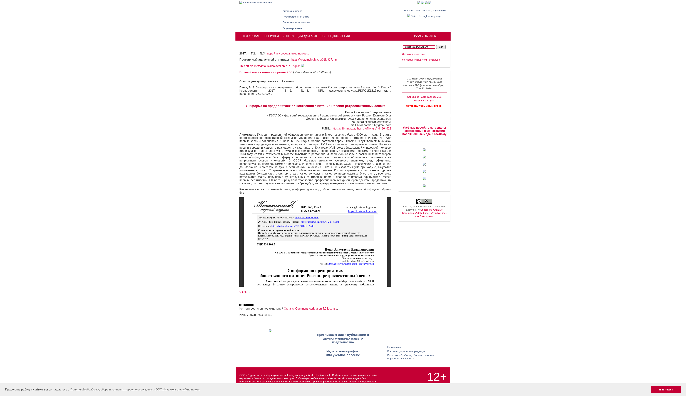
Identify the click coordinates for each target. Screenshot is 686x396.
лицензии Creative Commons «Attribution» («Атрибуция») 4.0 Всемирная (424, 213)
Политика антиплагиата (296, 22)
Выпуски (271, 36)
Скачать (244, 291)
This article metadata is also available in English (270, 66)
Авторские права (292, 10)
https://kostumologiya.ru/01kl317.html (314, 59)
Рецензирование (292, 28)
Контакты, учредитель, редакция (421, 59)
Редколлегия (339, 36)
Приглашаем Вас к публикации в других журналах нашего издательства (343, 338)
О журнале (252, 36)
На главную (394, 347)
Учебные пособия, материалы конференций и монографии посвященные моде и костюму (424, 131)
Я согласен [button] (666, 389)
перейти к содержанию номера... (288, 53)
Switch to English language (425, 16)
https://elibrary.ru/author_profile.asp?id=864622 (361, 128)
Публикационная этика (296, 16)
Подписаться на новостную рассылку (424, 10)
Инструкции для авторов (304, 36)
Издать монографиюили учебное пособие (343, 353)
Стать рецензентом (413, 54)
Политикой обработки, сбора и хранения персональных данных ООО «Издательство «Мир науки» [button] (135, 389)
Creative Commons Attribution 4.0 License (310, 308)
